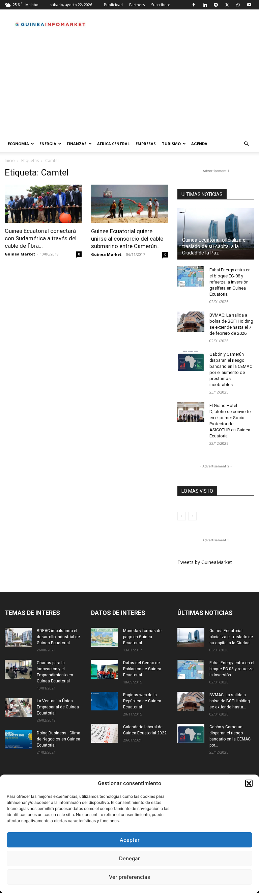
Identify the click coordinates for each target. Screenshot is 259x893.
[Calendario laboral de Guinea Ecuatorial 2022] (104, 733)
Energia (47, 143)
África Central (113, 143)
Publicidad (113, 4)
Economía (18, 143)
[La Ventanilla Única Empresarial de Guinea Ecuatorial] (18, 707)
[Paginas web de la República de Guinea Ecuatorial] (104, 701)
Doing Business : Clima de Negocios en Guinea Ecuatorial (58, 739)
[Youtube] (249, 4)
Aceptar (130, 840)
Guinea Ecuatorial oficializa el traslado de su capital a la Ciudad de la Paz (214, 246)
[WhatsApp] (238, 4)
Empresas (146, 143)
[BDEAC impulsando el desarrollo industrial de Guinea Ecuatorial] (18, 637)
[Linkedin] (205, 4)
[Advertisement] (129, 85)
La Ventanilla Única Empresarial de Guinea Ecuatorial (58, 707)
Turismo (171, 143)
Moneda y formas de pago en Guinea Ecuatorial (142, 636)
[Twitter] (227, 4)
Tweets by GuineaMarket (204, 562)
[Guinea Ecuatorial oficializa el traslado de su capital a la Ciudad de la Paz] (215, 234)
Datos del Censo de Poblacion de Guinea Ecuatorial (142, 668)
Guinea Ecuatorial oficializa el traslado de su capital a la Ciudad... (231, 636)
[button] (249, 783)
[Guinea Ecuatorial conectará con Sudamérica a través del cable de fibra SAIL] (43, 204)
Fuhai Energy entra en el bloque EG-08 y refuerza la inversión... (231, 668)
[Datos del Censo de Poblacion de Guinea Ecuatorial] (104, 669)
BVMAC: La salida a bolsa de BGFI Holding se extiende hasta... (229, 701)
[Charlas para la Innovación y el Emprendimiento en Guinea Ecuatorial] (18, 669)
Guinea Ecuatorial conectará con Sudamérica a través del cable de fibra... (41, 238)
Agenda (199, 143)
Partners (137, 4)
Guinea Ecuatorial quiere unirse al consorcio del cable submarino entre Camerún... (127, 238)
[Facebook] (194, 4)
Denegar (129, 858)
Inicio (10, 160)
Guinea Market (20, 253)
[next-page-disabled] (192, 516)
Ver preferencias (129, 877)
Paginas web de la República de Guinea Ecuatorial (142, 701)
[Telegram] (216, 4)
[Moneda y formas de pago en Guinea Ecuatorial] (104, 637)
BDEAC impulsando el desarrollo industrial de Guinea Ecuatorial (58, 636)
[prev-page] (181, 516)
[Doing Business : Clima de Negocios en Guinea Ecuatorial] (18, 739)
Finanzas (77, 143)
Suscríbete (160, 4)
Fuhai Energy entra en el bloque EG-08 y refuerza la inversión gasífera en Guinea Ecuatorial (230, 282)
